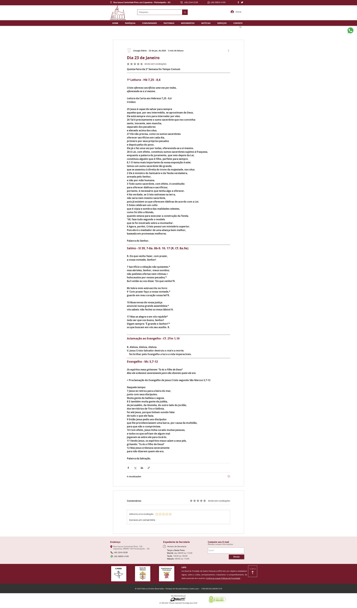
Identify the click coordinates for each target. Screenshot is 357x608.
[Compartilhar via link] (148, 467)
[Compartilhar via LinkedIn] (142, 467)
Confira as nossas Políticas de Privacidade (223, 578)
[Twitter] (242, 2)
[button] (131, 23)
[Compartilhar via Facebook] (128, 467)
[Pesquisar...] (185, 12)
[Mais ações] (228, 50)
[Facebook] (238, 2)
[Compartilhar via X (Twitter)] (135, 467)
